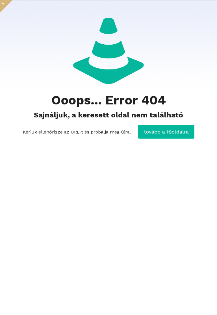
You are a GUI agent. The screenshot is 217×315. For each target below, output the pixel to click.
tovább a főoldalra (166, 132)
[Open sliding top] (6, 6)
